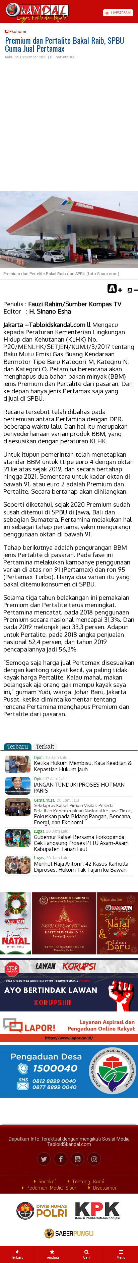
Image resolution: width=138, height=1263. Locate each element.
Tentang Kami (87, 1181)
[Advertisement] (69, 126)
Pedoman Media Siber (50, 1188)
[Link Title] (2, 13)
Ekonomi (17, 31)
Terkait (45, 746)
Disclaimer (103, 1188)
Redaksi (46, 1181)
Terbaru (17, 746)
